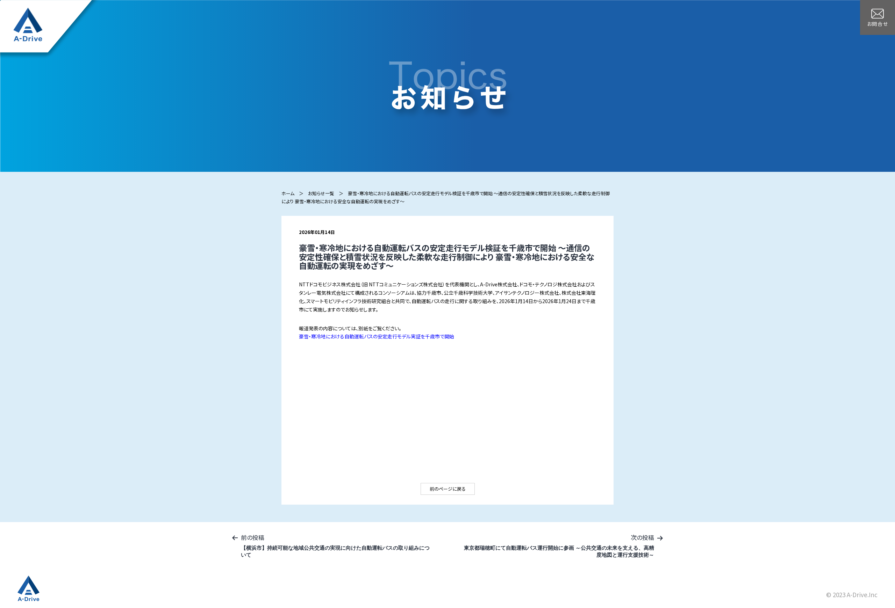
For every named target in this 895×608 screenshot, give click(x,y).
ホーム (287, 193)
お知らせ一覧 (321, 193)
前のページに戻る (448, 488)
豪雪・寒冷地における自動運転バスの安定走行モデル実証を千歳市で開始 (376, 336)
